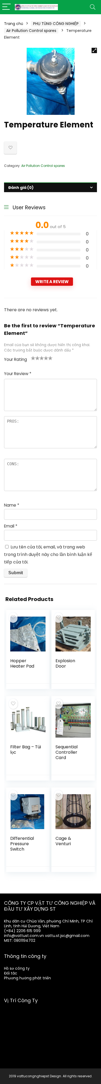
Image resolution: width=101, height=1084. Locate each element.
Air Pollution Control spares (31, 30)
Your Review (17, 373)
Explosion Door (65, 663)
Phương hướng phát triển (27, 978)
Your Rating (15, 359)
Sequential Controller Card (66, 752)
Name (11, 505)
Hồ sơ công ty (17, 968)
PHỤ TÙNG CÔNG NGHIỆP (56, 23)
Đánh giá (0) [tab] (21, 187)
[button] (94, 50)
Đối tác (10, 973)
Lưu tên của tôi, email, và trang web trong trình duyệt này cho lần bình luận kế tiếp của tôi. (48, 554)
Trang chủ (13, 23)
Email (10, 526)
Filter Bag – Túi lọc (25, 749)
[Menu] (6, 7)
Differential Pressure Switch (22, 843)
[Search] (92, 7)
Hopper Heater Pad (22, 663)
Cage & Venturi (63, 841)
